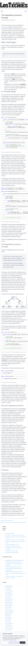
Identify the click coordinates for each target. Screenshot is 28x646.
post (15, 35)
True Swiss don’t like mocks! (7, 520)
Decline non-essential (14, 642)
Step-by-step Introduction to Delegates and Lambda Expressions (13, 522)
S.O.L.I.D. (4, 27)
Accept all (22, 642)
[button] (25, 11)
